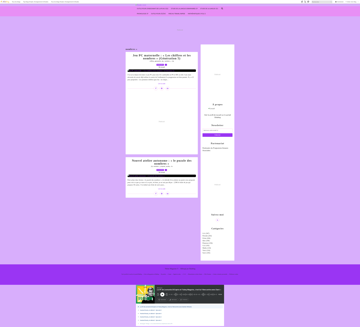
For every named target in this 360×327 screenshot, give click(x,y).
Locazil (218, 115)
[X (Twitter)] (305, 2)
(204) (206, 238)
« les (172, 61)
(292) (207, 236)
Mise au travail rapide (176, 13)
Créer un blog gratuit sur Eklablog (151, 274)
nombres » (168, 61)
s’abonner (163, 299)
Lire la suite (161, 83)
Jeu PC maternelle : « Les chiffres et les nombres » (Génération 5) (162, 57)
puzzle (168, 166)
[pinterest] (308, 2)
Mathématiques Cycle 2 (197, 13)
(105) (206, 253)
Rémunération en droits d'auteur (195, 274)
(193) (205, 245)
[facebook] (302, 2)
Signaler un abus (177, 274)
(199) (206, 241)
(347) (205, 233)
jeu (163, 61)
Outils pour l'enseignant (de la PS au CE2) (152, 8)
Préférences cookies (233, 274)
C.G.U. (184, 274)
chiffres (152, 61)
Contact (169, 274)
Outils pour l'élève (158, 13)
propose (162, 166)
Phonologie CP (142, 13)
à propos (184, 299)
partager (174, 299)
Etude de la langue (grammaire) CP (184, 8)
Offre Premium (207, 274)
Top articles (163, 274)
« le (171, 166)
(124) (206, 248)
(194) (207, 243)
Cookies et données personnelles (220, 274)
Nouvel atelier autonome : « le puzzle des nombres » (162, 162)
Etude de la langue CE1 (209, 8)
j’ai (152, 166)
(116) (206, 250)
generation (158, 61)
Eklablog (192, 269)
